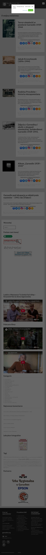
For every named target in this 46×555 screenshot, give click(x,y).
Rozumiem (30, 10)
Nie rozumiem (25, 10)
